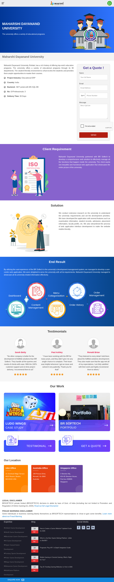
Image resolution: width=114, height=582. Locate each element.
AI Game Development (13, 541)
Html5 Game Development (14, 532)
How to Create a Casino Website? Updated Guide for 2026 (56, 530)
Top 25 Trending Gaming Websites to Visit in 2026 (56, 567)
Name (81, 73)
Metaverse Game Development (16, 566)
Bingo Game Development (14, 562)
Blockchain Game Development (16, 536)
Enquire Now (14, 580)
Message (82, 102)
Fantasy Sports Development (15, 553)
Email (81, 84)
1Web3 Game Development (15, 528)
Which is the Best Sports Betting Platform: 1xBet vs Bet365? (56, 539)
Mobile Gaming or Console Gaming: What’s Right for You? (56, 558)
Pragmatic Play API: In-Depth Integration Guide (55, 548)
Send (93, 135)
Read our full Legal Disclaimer (46, 506)
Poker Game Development (14, 558)
